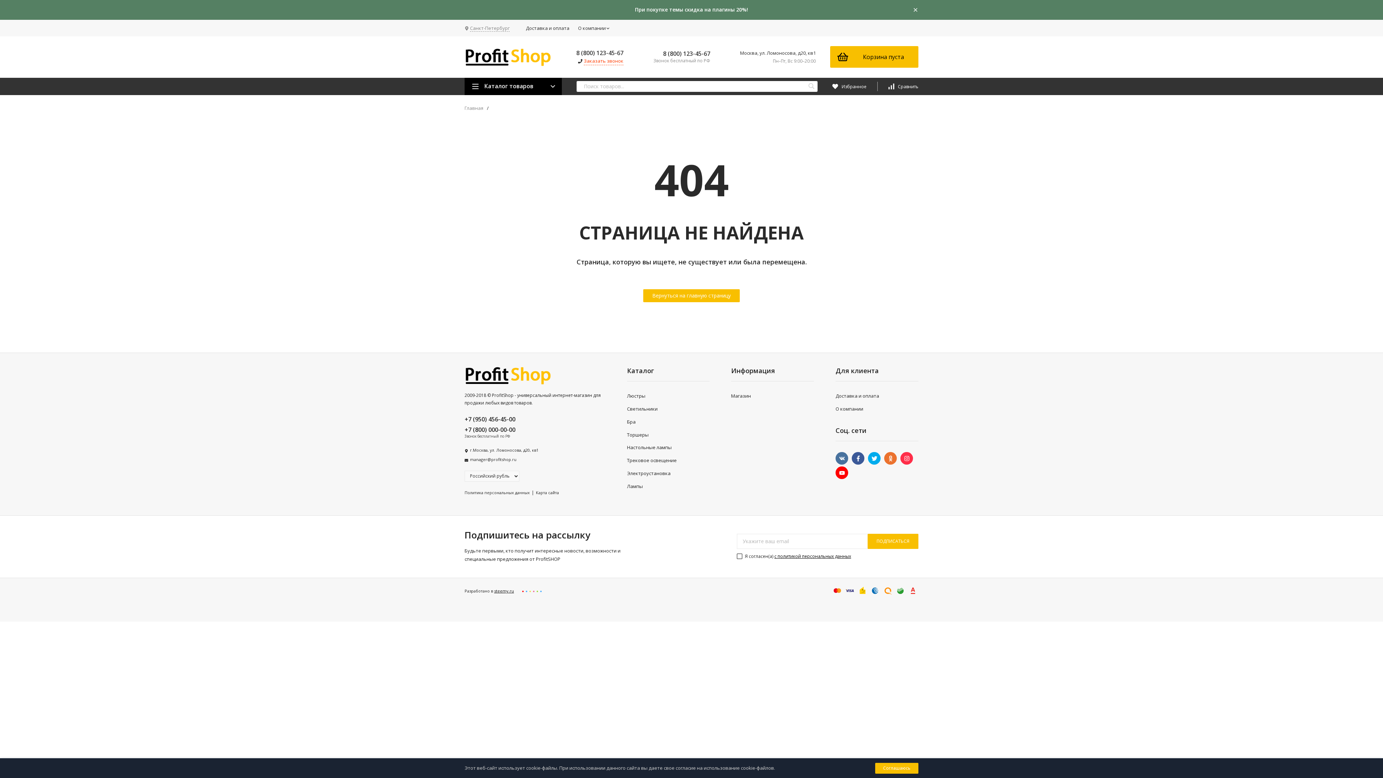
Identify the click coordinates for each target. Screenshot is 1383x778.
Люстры (636, 396)
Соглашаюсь (896, 768)
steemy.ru (504, 591)
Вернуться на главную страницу (691, 295)
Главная (474, 108)
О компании (592, 28)
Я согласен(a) (797, 556)
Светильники (642, 409)
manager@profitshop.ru (493, 459)
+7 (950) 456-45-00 (490, 419)
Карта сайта (547, 492)
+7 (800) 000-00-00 (490, 430)
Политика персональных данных (497, 492)
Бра (631, 422)
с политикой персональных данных (812, 556)
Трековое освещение (652, 460)
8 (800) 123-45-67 (599, 53)
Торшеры (638, 435)
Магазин (741, 396)
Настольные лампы (649, 447)
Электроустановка (649, 473)
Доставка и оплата (547, 28)
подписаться (893, 541)
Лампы (635, 486)
